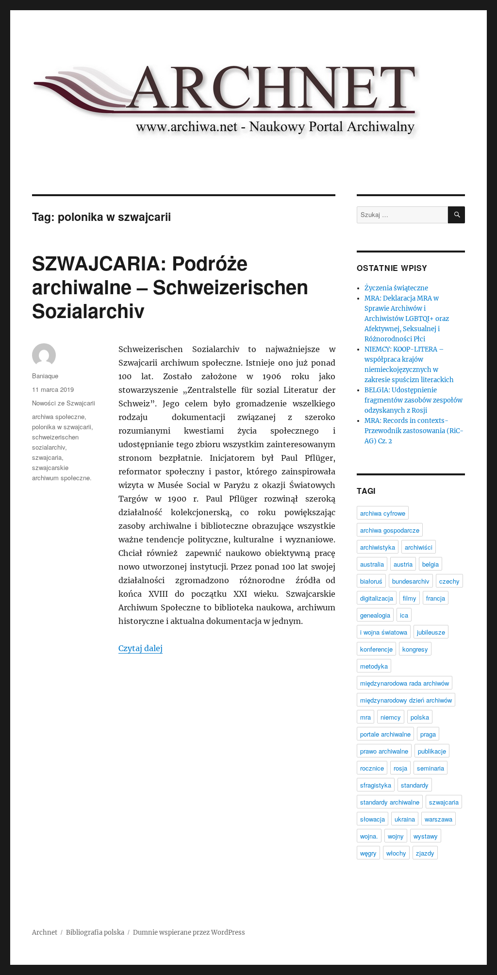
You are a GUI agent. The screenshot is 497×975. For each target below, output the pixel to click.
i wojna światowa (383, 632)
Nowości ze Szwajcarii (63, 402)
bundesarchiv (411, 581)
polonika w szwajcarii (61, 426)
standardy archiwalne (389, 802)
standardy (415, 785)
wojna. (369, 836)
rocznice (372, 768)
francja (435, 598)
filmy (409, 598)
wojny (396, 836)
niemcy (391, 717)
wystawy (426, 836)
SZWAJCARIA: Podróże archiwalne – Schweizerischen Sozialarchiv (170, 286)
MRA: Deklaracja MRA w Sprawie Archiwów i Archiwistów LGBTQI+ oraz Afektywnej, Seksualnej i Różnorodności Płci (406, 318)
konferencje (376, 649)
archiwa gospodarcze (389, 530)
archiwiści (418, 547)
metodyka (374, 666)
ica (404, 615)
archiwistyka (377, 547)
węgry (368, 852)
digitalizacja (376, 598)
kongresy (415, 649)
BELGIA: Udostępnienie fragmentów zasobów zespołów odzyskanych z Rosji (413, 400)
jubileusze (431, 632)
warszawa (438, 819)
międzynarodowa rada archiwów (404, 683)
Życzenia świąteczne (396, 288)
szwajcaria (47, 457)
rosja (400, 768)
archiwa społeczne (58, 416)
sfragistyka (375, 785)
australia (372, 564)
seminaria (430, 768)
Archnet (44, 932)
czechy (449, 581)
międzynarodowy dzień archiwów (406, 700)
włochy (396, 852)
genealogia (375, 615)
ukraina (405, 819)
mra (365, 717)
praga (428, 734)
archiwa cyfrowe (382, 513)
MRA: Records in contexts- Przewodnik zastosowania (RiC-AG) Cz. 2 (414, 431)
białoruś (371, 581)
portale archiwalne (385, 734)
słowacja (372, 819)
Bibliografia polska (95, 932)
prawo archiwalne (384, 751)
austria (403, 564)
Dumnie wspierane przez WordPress (189, 932)
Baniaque (45, 375)
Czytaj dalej (140, 648)
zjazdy (425, 852)
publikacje (432, 751)
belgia (430, 564)
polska (420, 717)
